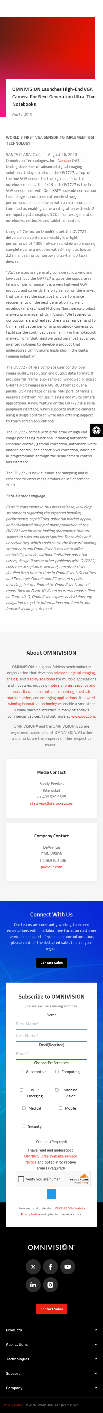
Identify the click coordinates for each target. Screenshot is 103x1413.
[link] (96, 430)
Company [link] (14, 1388)
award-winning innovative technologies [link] (52, 701)
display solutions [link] (41, 679)
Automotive (35, 1072)
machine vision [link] (19, 698)
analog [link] (12, 679)
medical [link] (82, 691)
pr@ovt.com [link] (51, 867)
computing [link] (65, 691)
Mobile (70, 1108)
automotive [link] (44, 691)
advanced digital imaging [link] (74, 673)
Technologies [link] (17, 1359)
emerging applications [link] (58, 698)
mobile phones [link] (60, 685)
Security (35, 1126)
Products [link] (14, 1330)
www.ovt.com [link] (83, 716)
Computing (70, 1072)
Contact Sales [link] (51, 962)
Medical (34, 1108)
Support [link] (13, 1373)
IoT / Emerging (35, 1093)
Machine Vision (70, 1093)
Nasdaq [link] (64, 160)
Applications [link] (17, 1344)
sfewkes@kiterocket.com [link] (51, 803)
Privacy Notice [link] (13, 1405)
